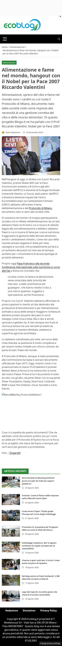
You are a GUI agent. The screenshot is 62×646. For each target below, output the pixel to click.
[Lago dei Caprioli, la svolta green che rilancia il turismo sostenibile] (11, 595)
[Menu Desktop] (5, 38)
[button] (59, 39)
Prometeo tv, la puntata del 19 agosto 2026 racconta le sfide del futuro (40, 528)
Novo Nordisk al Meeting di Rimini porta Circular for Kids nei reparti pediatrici (38, 480)
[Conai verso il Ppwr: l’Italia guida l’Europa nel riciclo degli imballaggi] (11, 515)
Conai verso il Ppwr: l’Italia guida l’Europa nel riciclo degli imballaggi (39, 512)
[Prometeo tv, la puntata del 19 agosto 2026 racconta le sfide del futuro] (11, 531)
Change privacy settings (50, 643)
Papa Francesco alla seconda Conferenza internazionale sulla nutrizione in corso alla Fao (31, 267)
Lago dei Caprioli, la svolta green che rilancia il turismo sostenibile (39, 593)
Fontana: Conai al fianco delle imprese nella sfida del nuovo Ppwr (40, 497)
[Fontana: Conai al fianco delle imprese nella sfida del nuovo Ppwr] (11, 499)
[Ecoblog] (22, 24)
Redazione (11, 610)
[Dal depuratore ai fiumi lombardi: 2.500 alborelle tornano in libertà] (11, 580)
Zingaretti (15, 453)
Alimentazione (9, 62)
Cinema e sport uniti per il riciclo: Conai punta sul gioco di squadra (41, 561)
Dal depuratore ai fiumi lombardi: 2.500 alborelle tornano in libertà (41, 577)
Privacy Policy (48, 610)
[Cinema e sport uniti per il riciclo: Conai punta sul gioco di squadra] (11, 564)
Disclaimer (29, 610)
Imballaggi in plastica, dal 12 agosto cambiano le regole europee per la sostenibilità (39, 545)
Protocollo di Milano (40, 208)
